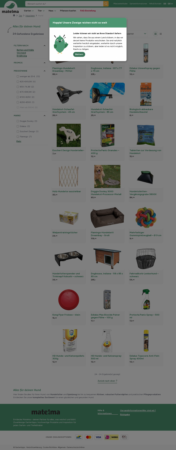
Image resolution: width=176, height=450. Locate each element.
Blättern (79, 54)
